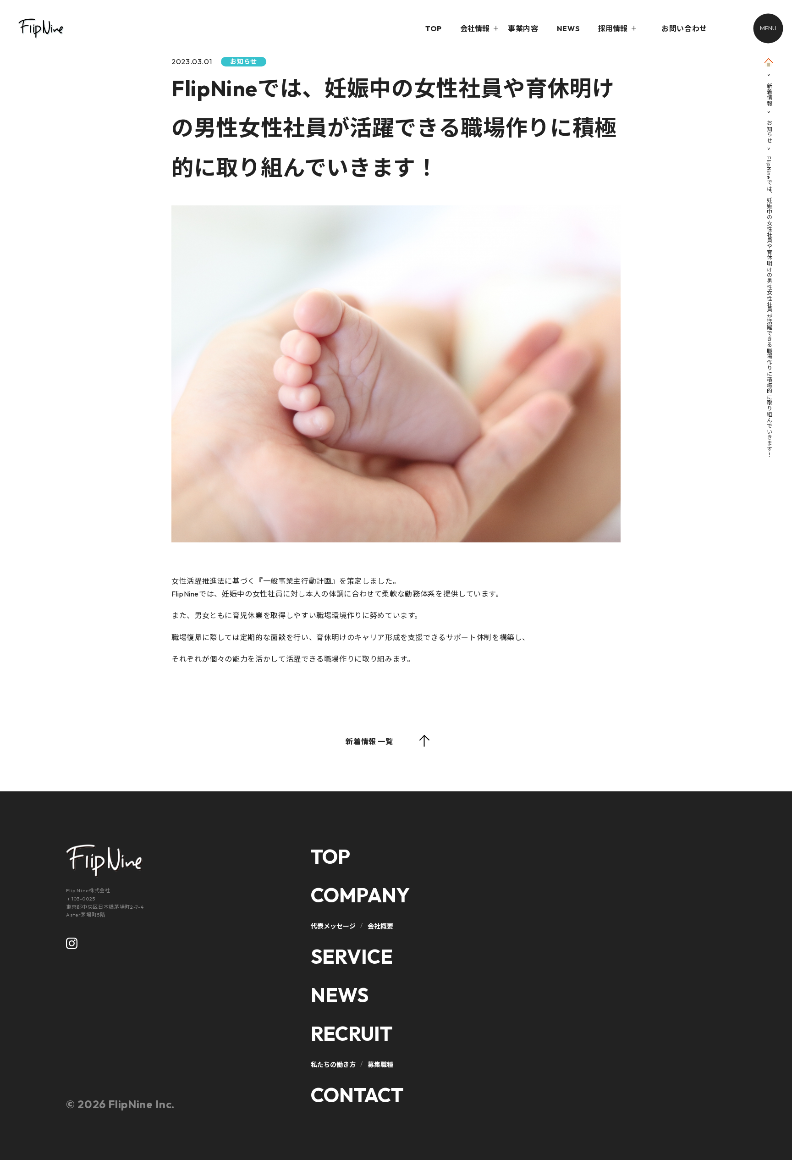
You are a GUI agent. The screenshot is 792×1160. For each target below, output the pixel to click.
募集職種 (380, 1065)
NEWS (568, 28)
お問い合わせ (684, 28)
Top (330, 856)
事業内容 (523, 28)
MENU (768, 28)
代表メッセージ (333, 926)
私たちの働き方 (333, 1065)
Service (352, 956)
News (339, 995)
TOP (433, 28)
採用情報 (612, 28)
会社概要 (380, 926)
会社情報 (475, 28)
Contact (357, 1095)
